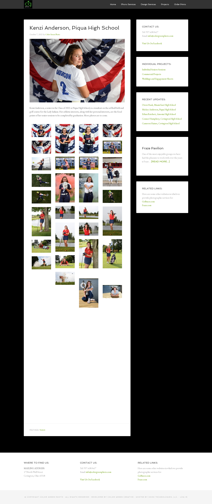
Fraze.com (146, 205)
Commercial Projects (151, 74)
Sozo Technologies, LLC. (163, 497)
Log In (183, 497)
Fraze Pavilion (153, 148)
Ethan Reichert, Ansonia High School (159, 114)
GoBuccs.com (148, 201)
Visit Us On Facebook (152, 43)
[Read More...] (160, 161)
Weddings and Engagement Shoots (157, 78)
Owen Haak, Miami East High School (159, 104)
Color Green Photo (45, 4)
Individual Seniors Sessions (154, 69)
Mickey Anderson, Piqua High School (159, 109)
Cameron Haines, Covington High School (161, 123)
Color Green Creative (121, 497)
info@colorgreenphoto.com (160, 35)
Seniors (42, 429)
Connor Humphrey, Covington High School (162, 118)
